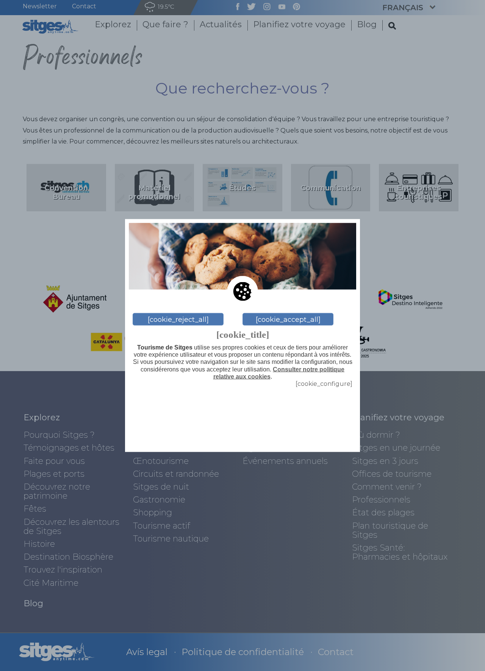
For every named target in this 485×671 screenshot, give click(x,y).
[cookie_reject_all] (178, 319)
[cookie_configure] (324, 383)
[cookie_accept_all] (288, 319)
